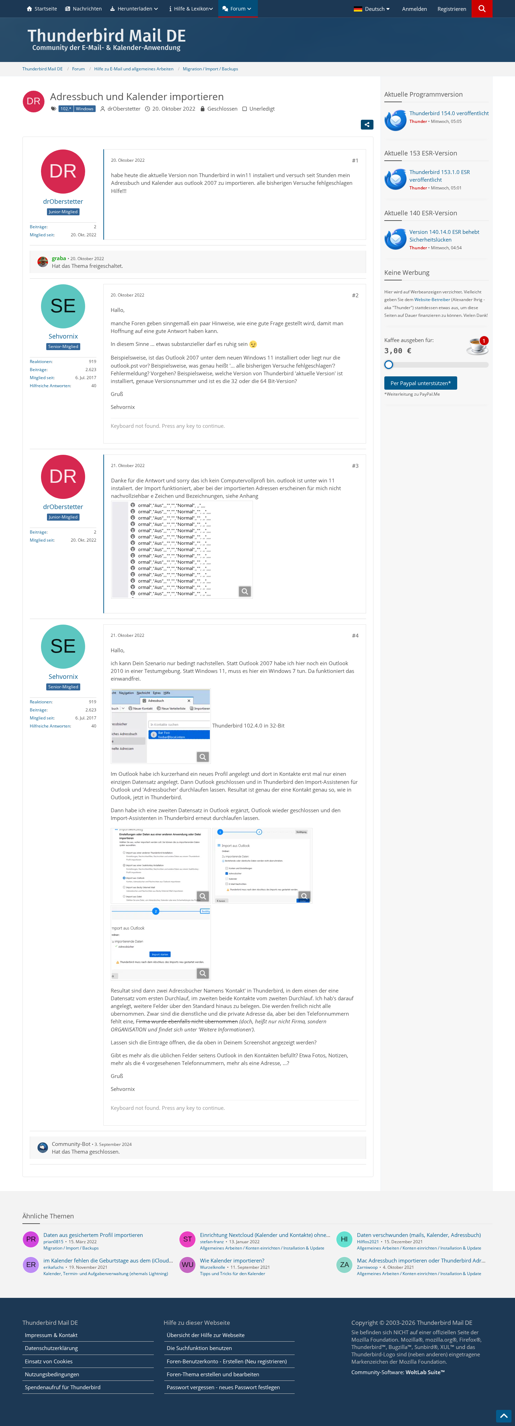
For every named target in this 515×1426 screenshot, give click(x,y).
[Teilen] (367, 125)
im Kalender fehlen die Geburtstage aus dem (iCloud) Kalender (118, 1260)
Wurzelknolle (212, 1267)
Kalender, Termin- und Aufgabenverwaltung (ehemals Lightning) (105, 1274)
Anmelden (414, 8)
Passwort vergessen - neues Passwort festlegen (223, 1387)
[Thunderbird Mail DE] (257, 40)
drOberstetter (124, 108)
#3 (355, 465)
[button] (373, 9)
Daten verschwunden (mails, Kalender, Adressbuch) (419, 1234)
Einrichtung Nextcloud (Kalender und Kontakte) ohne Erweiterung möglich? (289, 1234)
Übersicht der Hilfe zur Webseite (206, 1334)
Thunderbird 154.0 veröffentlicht (449, 113)
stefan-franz (212, 1242)
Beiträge (38, 227)
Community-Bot (71, 1143)
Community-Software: (398, 1372)
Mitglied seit (42, 235)
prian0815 (53, 1242)
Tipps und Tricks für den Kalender (232, 1274)
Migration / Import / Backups (71, 1248)
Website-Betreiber (432, 299)
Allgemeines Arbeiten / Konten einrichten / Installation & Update (262, 1248)
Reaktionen (41, 361)
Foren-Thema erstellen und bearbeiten (213, 1374)
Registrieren (452, 8)
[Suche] (482, 9)
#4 (355, 635)
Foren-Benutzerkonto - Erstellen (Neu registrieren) (227, 1361)
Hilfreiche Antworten (50, 386)
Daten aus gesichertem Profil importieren (93, 1234)
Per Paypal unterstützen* (421, 383)
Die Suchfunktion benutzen (199, 1347)
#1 (355, 160)
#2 (355, 295)
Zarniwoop (367, 1267)
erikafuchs (53, 1267)
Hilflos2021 (368, 1242)
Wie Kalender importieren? (232, 1260)
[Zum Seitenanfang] (503, 1416)
